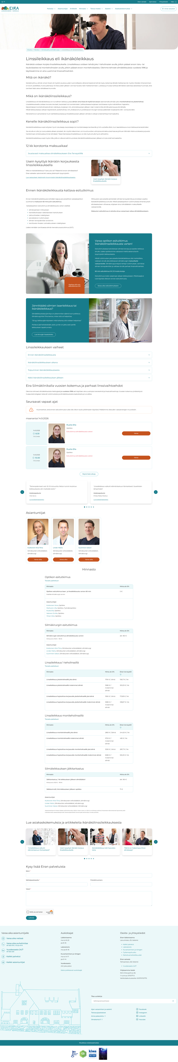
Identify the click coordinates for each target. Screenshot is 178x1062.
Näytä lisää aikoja (89, 474)
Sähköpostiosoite (33, 880)
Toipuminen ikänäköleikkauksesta (44, 370)
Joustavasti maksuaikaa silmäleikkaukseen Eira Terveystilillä (55, 153)
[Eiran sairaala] (10, 8)
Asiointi (108, 9)
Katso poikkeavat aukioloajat (71, 970)
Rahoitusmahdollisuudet (132, 955)
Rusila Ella (50, 611)
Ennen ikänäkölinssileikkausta (42, 355)
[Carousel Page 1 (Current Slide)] (84, 507)
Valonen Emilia (51, 613)
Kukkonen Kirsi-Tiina (35, 548)
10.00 (37, 458)
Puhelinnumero (96, 880)
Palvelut (50, 9)
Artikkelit (73, 9)
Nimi (28, 871)
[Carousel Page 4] (91, 507)
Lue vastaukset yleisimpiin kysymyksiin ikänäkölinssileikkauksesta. (50, 177)
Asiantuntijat (63, 9)
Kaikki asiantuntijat (14, 962)
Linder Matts (58, 548)
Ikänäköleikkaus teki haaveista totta (103, 849)
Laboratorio (127, 947)
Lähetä (31, 918)
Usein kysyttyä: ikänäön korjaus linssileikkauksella (105, 180)
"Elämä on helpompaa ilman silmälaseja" (135, 849)
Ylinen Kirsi (50, 616)
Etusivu (29, 50)
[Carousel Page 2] (86, 507)
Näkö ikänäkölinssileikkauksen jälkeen (45, 378)
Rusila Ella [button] (71, 425)
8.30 (37, 433)
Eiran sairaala (142, 2)
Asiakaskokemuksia (122, 9)
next (156, 492)
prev (22, 492)
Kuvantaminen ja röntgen (132, 950)
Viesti (28, 889)
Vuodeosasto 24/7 (129, 966)
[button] (3, 2)
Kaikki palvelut (12, 956)
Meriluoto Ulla (51, 608)
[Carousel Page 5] (93, 507)
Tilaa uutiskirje (96, 996)
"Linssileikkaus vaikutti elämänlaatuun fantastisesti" (39, 849)
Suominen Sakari (85, 548)
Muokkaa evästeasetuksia (89, 1043)
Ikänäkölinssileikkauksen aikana (43, 362)
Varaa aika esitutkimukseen (108, 286)
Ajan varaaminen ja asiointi (101, 1009)
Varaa (136, 433)
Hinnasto (82, 9)
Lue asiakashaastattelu (36, 499)
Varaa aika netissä (13, 938)
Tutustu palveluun (52, 581)
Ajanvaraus (152, 2)
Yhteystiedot (163, 2)
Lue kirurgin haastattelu (44, 334)
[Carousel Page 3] (89, 507)
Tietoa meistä (95, 9)
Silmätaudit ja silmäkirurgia (50, 50)
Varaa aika (38, 559)
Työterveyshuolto (129, 952)
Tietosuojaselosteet (98, 1013)
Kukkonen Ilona (52, 605)
